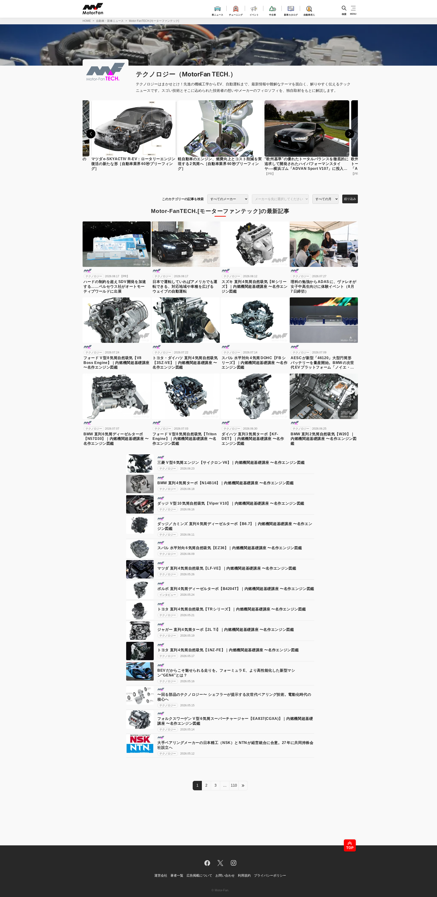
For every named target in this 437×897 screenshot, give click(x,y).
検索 (344, 14)
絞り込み (350, 199)
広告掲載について (199, 875)
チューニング (236, 14)
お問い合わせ (225, 875)
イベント (254, 14)
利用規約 (244, 875)
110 (234, 785)
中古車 (272, 14)
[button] (90, 133)
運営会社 (160, 875)
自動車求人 (309, 14)
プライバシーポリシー (270, 875)
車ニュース (217, 14)
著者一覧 (176, 875)
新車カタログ (291, 14)
